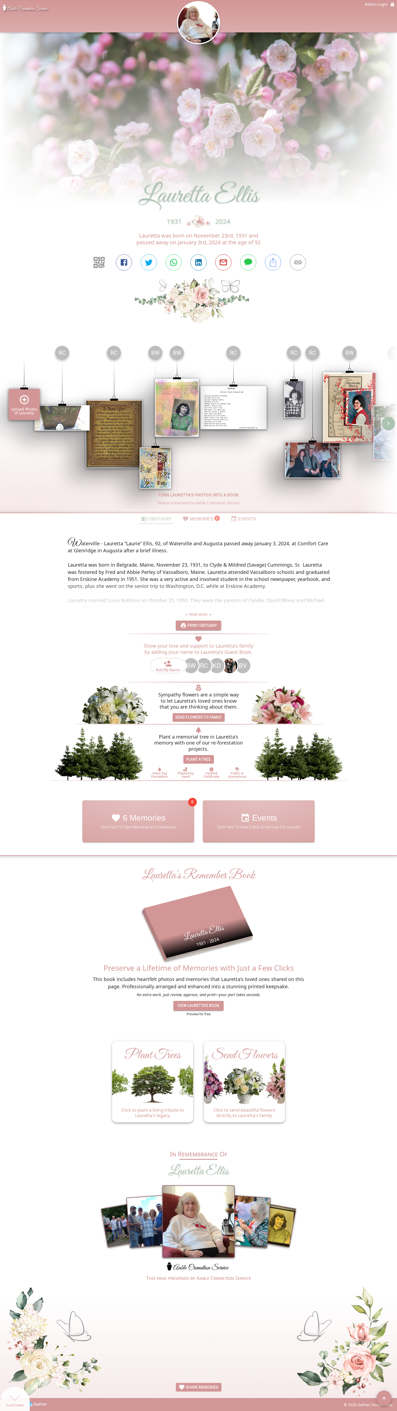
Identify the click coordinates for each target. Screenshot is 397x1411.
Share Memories (201, 1387)
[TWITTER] (149, 262)
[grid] (198, 427)
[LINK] (298, 262)
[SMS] (248, 262)
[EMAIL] (223, 262)
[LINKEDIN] (198, 262)
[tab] (156, 518)
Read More (198, 615)
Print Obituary (202, 625)
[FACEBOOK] (124, 262)
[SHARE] (273, 262)
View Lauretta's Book (198, 1005)
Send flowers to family (198, 717)
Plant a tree (198, 759)
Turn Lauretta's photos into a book (199, 495)
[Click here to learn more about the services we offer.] (198, 1268)
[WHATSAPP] (174, 262)
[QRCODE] (99, 262)
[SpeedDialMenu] (384, 1398)
